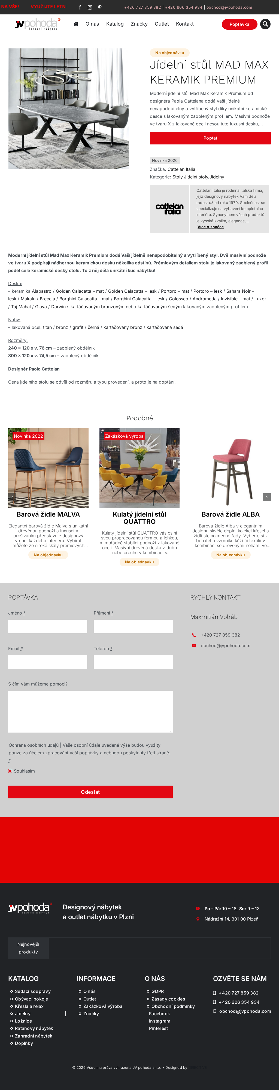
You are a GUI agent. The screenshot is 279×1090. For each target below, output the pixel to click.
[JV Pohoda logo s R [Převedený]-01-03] (37, 19)
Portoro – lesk (207, 291)
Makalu (28, 298)
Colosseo (178, 298)
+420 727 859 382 (142, 7)
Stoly (177, 177)
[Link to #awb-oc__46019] (265, 24)
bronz (62, 327)
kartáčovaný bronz (123, 327)
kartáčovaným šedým (160, 306)
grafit (77, 327)
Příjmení (104, 613)
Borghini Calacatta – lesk (139, 298)
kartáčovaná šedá (165, 327)
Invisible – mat (235, 298)
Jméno (17, 613)
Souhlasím (24, 771)
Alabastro (41, 291)
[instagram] (90, 7)
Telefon (103, 648)
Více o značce (211, 226)
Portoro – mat (175, 291)
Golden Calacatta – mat (80, 291)
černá (93, 327)
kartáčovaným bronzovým (98, 306)
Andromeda (205, 298)
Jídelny (217, 177)
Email (15, 648)
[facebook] (80, 7)
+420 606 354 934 (183, 7)
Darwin (58, 306)
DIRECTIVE (198, 1067)
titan (47, 327)
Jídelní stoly (196, 177)
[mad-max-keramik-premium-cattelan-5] (68, 108)
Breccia (47, 298)
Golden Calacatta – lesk (132, 291)
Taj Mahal (21, 306)
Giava (41, 306)
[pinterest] (100, 7)
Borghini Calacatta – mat (84, 298)
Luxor (260, 298)
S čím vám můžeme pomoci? (38, 684)
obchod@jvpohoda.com (229, 7)
